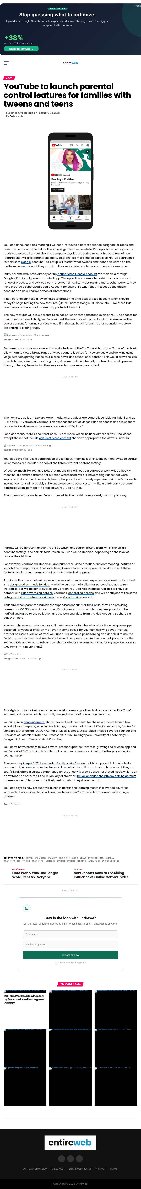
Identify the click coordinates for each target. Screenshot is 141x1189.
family (53, 858)
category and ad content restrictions (29, 597)
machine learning (92, 858)
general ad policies (81, 593)
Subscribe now (70, 955)
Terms (113, 1168)
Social (51, 861)
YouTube (95, 861)
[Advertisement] (70, 393)
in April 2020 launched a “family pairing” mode (54, 763)
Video (61, 861)
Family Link (23, 278)
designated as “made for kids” (30, 584)
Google (26, 262)
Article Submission (35, 1168)
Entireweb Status (80, 1168)
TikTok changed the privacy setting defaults (106, 776)
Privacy (101, 1168)
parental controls (17, 861)
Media (110, 858)
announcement (34, 722)
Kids (75, 858)
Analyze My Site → (21, 48)
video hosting (77, 861)
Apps (30, 858)
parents (38, 861)
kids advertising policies (37, 593)
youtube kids (111, 861)
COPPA (25, 609)
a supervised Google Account (77, 274)
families (41, 858)
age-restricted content (55, 438)
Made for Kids (72, 597)
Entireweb (16, 116)
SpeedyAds (58, 1168)
